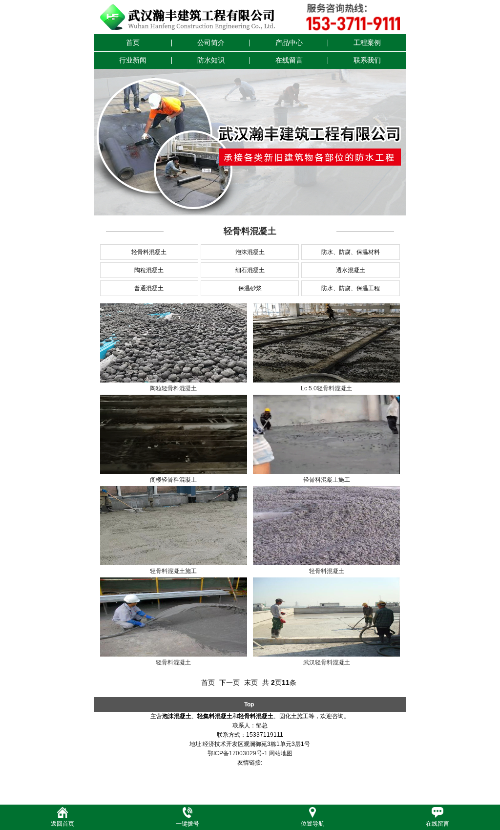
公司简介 (211, 42)
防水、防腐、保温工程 (350, 288)
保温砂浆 (250, 288)
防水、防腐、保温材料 (350, 252)
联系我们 (367, 60)
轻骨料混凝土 (149, 252)
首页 (133, 42)
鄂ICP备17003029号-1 (238, 753)
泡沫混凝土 (250, 252)
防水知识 (211, 60)
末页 (251, 682)
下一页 (229, 682)
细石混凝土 (250, 270)
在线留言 (289, 60)
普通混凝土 (149, 288)
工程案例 (367, 42)
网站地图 (280, 753)
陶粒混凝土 (149, 270)
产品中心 (289, 42)
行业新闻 (132, 60)
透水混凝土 (350, 270)
